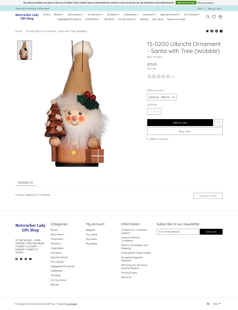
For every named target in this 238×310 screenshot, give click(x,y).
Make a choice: (156, 90)
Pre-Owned (57, 261)
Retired (144, 19)
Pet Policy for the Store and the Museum (134, 266)
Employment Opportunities (136, 252)
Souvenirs (56, 252)
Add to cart (180, 122)
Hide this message (186, 3)
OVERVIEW (57, 270)
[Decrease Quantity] (150, 111)
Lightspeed (72, 304)
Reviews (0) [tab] (25, 182)
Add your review (208, 195)
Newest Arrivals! (176, 19)
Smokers (56, 243)
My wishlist (91, 243)
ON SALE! (109, 19)
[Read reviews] (159, 76)
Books (54, 229)
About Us (126, 277)
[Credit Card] (208, 303)
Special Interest (59, 257)
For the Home (58, 280)
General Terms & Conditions (130, 239)
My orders (91, 234)
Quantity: (152, 104)
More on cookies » (206, 3)
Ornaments (57, 238)
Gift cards (157, 19)
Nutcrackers (57, 234)
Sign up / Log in (215, 8)
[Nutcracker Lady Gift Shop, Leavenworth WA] (27, 16)
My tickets (91, 238)
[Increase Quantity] (158, 111)
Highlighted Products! (69, 19)
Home (46, 14)
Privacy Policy (129, 272)
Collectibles (57, 248)
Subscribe (211, 231)
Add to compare (159, 138)
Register (90, 229)
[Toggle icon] (207, 17)
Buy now (185, 131)
